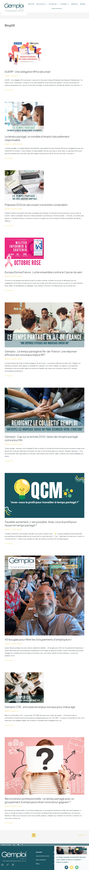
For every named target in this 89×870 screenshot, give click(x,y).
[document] (44, 435)
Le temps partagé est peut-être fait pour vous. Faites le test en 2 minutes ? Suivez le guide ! (71, 859)
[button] (86, 848)
